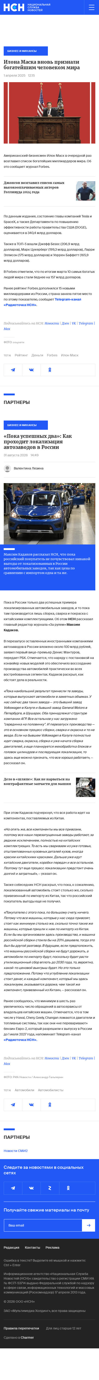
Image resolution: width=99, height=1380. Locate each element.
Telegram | (87, 323)
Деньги (37, 355)
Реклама (52, 1247)
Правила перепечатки (21, 1328)
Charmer (27, 1337)
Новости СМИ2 (16, 1151)
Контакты (32, 1247)
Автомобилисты (50, 1090)
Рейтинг (21, 355)
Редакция (11, 1247)
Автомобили (24, 1090)
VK (74, 323)
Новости (52, 323)
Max (7, 329)
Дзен (65, 323)
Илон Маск (70, 355)
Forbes (52, 355)
